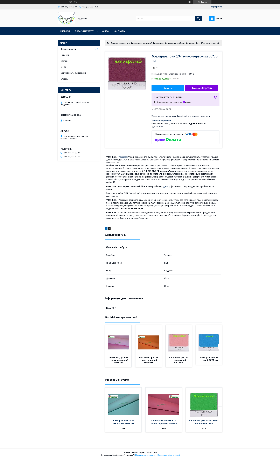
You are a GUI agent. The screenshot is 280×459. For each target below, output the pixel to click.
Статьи (64, 61)
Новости (65, 55)
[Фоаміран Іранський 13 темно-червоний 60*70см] (164, 402)
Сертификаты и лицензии (73, 73)
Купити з (196, 88)
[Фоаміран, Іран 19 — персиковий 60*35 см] (179, 339)
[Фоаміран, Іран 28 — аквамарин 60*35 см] (123, 402)
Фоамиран (136, 43)
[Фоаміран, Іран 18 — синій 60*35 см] (209, 339)
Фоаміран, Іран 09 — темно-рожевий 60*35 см (118, 360)
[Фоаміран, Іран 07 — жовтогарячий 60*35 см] (148, 339)
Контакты (119, 31)
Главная (65, 31)
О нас (105, 31)
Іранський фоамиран (153, 43)
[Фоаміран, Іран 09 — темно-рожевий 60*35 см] (118, 339)
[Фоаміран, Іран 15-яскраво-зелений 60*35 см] (204, 402)
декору (166, 186)
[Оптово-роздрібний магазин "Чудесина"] (66, 23)
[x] (109, 229)
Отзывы (64, 79)
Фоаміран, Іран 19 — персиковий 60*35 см (179, 360)
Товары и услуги (84, 31)
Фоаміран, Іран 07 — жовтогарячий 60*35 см (149, 360)
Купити (168, 88)
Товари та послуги (119, 43)
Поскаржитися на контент (145, 455)
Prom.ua (153, 452)
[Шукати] (198, 18)
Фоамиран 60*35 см (174, 43)
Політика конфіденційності (169, 455)
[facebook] (106, 229)
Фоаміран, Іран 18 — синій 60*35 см (209, 358)
